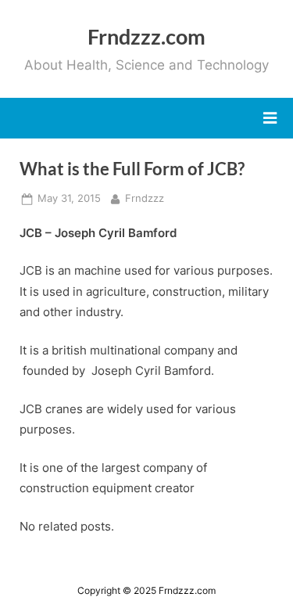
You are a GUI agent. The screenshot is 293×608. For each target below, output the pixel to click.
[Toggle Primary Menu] (270, 118)
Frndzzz (144, 198)
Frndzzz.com (146, 36)
